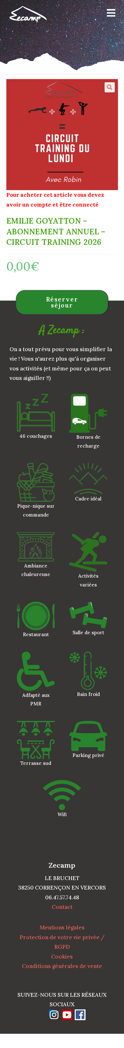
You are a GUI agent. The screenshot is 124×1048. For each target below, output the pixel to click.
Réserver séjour (62, 302)
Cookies (62, 956)
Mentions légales (62, 927)
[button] (110, 87)
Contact (62, 906)
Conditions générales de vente (62, 966)
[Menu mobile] (109, 14)
